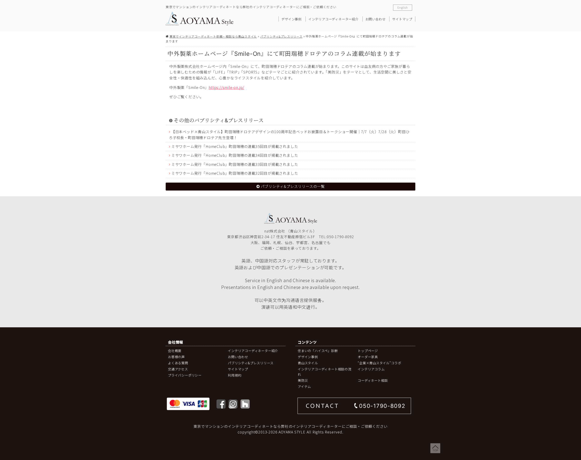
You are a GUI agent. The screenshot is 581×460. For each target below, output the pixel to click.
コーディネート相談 (373, 380)
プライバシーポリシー (185, 375)
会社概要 (174, 350)
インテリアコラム (371, 369)
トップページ (368, 350)
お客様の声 (176, 356)
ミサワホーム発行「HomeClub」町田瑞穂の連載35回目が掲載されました (234, 146)
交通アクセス (178, 369)
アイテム (304, 386)
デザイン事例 (291, 19)
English (402, 7)
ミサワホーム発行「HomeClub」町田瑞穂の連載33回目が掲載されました (234, 164)
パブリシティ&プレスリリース (281, 36)
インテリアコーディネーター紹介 (333, 19)
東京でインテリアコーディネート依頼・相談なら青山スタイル (213, 36)
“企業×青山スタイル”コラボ (379, 362)
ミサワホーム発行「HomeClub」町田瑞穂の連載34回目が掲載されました (234, 155)
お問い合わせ (375, 19)
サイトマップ (402, 19)
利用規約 (234, 375)
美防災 (303, 380)
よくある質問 (178, 362)
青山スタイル (308, 362)
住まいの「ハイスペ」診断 (318, 350)
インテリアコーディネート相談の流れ (324, 372)
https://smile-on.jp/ (226, 87)
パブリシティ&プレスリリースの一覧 (293, 186)
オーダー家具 (368, 356)
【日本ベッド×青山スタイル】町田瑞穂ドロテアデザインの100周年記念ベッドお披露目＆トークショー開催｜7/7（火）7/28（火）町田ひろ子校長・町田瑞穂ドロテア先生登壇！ (289, 134)
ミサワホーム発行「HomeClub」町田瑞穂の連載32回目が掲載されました (234, 173)
